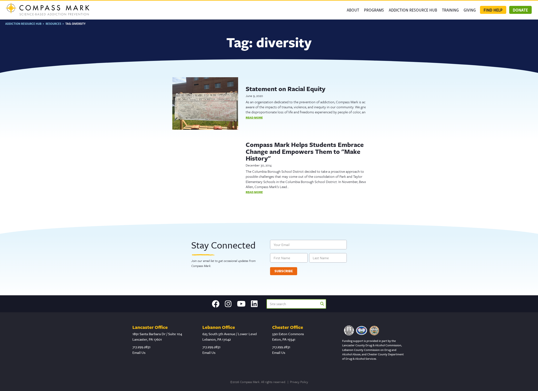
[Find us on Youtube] (241, 303)
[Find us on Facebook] (215, 303)
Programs (374, 10)
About (353, 10)
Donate (520, 10)
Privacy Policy (299, 381)
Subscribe (283, 271)
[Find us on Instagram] (228, 303)
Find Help (493, 10)
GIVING (470, 10)
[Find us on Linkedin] (254, 303)
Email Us (138, 352)
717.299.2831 (141, 346)
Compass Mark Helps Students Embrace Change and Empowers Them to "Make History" (305, 151)
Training (450, 10)
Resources (53, 23)
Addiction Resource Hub (413, 10)
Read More (254, 117)
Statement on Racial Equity (285, 88)
